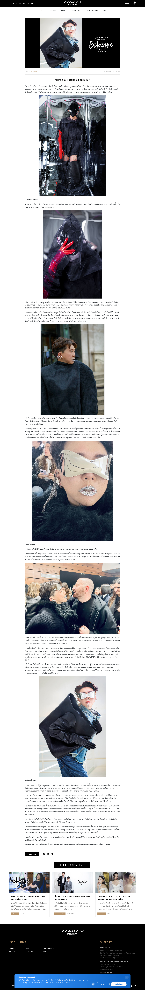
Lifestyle (76, 10)
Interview (34, 71)
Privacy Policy (106, 973)
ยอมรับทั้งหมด (119, 984)
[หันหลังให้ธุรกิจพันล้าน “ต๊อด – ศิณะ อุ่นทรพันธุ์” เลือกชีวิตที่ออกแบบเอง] (29, 882)
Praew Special (60, 913)
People (42, 10)
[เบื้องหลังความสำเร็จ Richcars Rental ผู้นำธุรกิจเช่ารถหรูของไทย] (72, 882)
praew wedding (91, 10)
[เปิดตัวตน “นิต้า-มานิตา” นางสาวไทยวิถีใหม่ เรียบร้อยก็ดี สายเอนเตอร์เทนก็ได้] (115, 882)
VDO (104, 10)
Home (26, 71)
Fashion (53, 10)
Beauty (64, 10)
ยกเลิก (103, 984)
